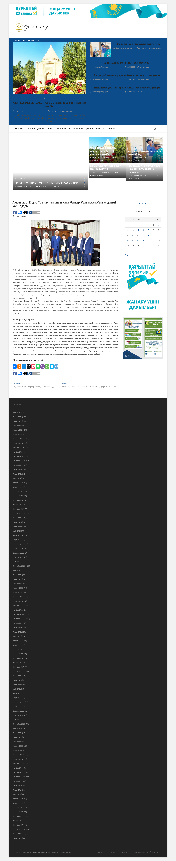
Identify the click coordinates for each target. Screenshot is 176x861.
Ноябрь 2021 (18, 662)
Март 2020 (17, 750)
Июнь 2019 (17, 790)
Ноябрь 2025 (18, 452)
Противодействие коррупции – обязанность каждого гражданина (126, 75)
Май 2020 (17, 741)
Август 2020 (17, 728)
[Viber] (42, 366)
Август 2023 (17, 570)
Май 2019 (17, 794)
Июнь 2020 (17, 737)
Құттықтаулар (93, 129)
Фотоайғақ (109, 129)
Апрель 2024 (18, 535)
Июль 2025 (17, 469)
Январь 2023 (18, 601)
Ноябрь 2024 (18, 504)
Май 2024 (17, 531)
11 (133, 235)
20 (143, 240)
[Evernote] (38, 366)
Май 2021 (17, 689)
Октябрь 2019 (18, 772)
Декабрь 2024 (18, 500)
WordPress (46, 852)
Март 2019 (17, 803)
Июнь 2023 (17, 579)
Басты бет (19, 129)
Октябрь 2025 (18, 456)
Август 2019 (17, 781)
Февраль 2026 (18, 439)
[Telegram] (56, 366)
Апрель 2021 (18, 693)
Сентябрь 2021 (19, 671)
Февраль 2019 (18, 807)
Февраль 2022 (18, 649)
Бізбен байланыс (140, 852)
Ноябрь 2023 (18, 557)
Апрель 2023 (18, 588)
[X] (29, 366)
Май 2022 (17, 636)
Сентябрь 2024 (19, 513)
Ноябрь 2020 (18, 715)
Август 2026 (17, 412)
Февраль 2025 (18, 491)
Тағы (49, 129)
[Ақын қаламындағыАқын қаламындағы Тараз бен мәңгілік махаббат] (49, 68)
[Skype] (52, 366)
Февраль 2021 (18, 702)
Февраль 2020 (18, 755)
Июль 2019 (17, 785)
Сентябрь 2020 (19, 724)
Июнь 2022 (17, 632)
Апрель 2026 (18, 430)
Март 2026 (17, 434)
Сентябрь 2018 (19, 829)
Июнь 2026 (17, 421)
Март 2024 (17, 540)
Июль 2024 (17, 522)
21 (148, 240)
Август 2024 (17, 518)
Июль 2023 (17, 575)
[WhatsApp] (47, 366)
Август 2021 (17, 676)
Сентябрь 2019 (19, 777)
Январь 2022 (18, 654)
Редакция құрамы (155, 852)
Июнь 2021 (17, 684)
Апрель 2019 (18, 798)
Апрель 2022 (18, 640)
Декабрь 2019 (18, 763)
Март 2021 (17, 698)
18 (133, 240)
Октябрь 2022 (18, 614)
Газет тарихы (111, 852)
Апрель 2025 (18, 482)
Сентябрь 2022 (19, 619)
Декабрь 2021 (18, 658)
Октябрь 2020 (18, 719)
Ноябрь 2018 (18, 820)
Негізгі (100, 852)
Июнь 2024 (17, 526)
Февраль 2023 (18, 597)
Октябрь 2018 (18, 825)
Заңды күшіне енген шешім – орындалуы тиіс (126, 62)
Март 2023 (17, 592)
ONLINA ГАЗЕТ (125, 852)
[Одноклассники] (19, 366)
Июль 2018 (17, 838)
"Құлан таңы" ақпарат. (22, 111)
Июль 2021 (17, 680)
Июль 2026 (17, 417)
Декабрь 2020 (18, 711)
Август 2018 (17, 834)
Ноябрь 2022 (18, 610)
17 (128, 240)
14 (148, 235)
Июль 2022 (17, 627)
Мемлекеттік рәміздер (68, 129)
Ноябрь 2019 (18, 768)
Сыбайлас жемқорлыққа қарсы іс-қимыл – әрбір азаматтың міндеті (126, 87)
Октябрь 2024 (18, 509)
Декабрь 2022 (18, 605)
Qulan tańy (36, 27)
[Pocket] (33, 366)
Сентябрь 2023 (19, 566)
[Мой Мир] (24, 366)
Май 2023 (17, 583)
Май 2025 (17, 478)
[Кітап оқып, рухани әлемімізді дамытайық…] (100, 49)
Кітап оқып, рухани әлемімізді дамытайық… (138, 43)
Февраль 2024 (18, 544)
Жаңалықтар (49, 98)
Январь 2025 (18, 496)
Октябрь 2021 (18, 667)
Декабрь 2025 (18, 447)
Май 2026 (17, 425)
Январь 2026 (18, 443)
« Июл (126, 255)
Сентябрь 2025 (19, 461)
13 (143, 235)
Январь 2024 (18, 548)
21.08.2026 (53, 111)
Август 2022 (17, 623)
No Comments (66, 111)
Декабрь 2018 (18, 816)
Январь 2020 (18, 759)
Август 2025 (17, 465)
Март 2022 (17, 645)
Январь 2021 (18, 706)
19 (138, 240)
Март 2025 (17, 487)
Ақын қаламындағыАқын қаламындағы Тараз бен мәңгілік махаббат (49, 104)
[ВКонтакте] (15, 366)
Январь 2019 (18, 812)
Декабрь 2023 (18, 553)
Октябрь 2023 (18, 561)
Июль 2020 (17, 733)
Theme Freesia (36, 852)
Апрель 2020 (18, 746)
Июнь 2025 (17, 474)
